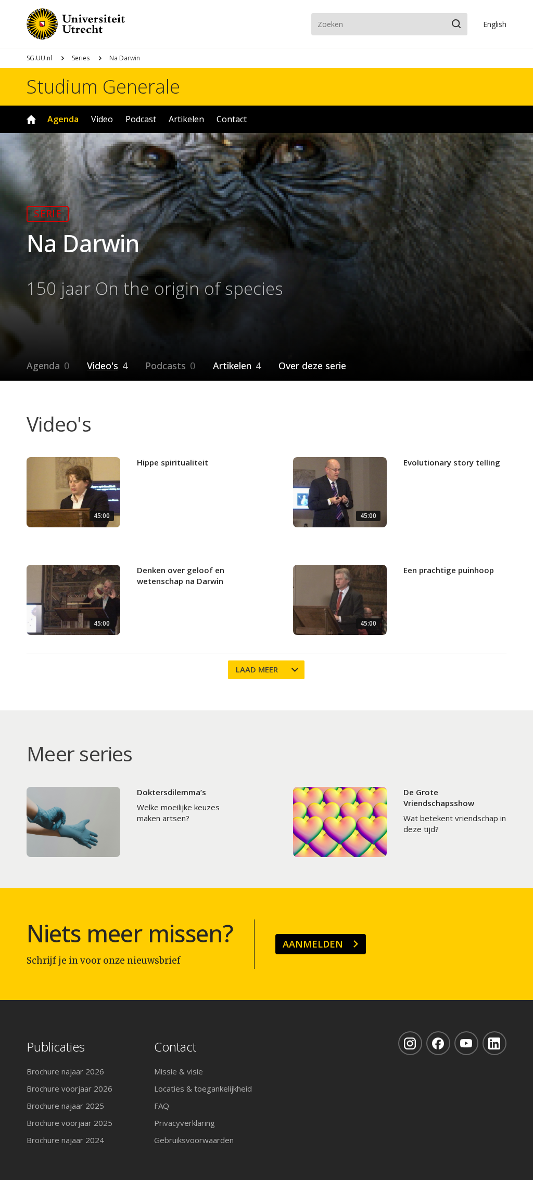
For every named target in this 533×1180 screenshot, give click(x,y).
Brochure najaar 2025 (65, 1105)
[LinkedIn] (494, 1043)
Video (102, 119)
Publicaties (56, 1047)
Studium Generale (103, 86)
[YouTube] (466, 1043)
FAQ (161, 1105)
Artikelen (186, 119)
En (494, 24)
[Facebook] (438, 1043)
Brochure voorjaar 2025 (69, 1123)
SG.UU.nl (39, 58)
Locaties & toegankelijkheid (203, 1088)
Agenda (63, 119)
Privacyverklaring (184, 1123)
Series (81, 58)
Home (31, 119)
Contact (232, 119)
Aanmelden (313, 944)
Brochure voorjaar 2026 (69, 1088)
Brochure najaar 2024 (65, 1140)
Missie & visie (178, 1071)
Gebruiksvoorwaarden (194, 1140)
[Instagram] (410, 1043)
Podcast (140, 119)
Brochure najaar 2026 (65, 1071)
